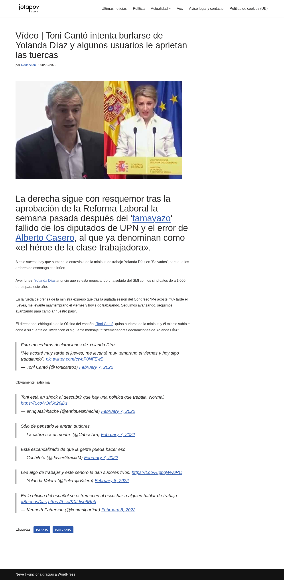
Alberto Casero (45, 237)
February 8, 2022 (112, 480)
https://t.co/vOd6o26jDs (44, 403)
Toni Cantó (63, 529)
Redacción (28, 65)
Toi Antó (42, 529)
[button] (170, 9)
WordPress (66, 574)
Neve (20, 574)
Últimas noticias (114, 8)
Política (139, 8)
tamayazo (151, 218)
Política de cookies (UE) (249, 8)
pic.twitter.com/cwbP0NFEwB (74, 359)
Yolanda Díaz (44, 280)
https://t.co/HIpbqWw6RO (157, 472)
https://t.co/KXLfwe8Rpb (72, 501)
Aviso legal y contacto (206, 8)
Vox (180, 8)
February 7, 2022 (96, 367)
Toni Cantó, (104, 324)
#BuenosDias (34, 501)
